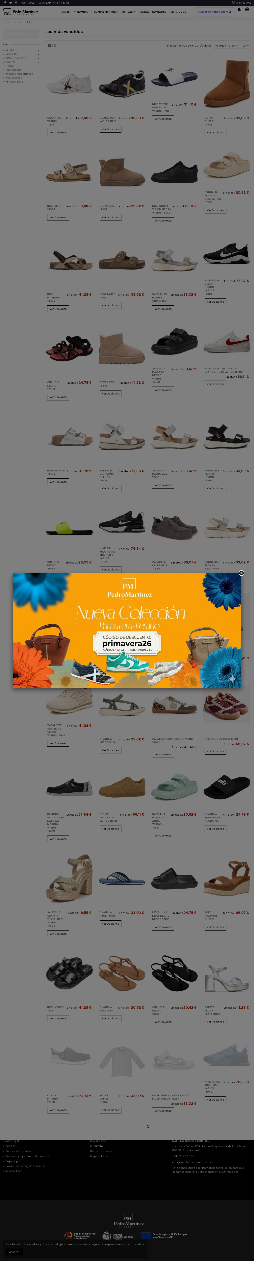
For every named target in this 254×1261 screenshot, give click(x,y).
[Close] (241, 573)
